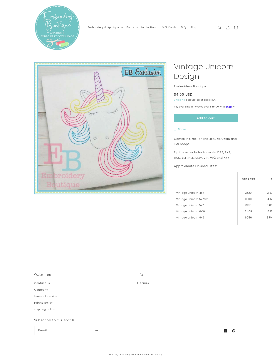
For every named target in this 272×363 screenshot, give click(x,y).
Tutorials (143, 283)
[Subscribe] (97, 330)
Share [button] (182, 129)
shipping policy (44, 309)
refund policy (43, 303)
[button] (105, 27)
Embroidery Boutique (129, 354)
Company (41, 290)
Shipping (179, 99)
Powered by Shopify (152, 354)
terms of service (45, 296)
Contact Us (42, 283)
